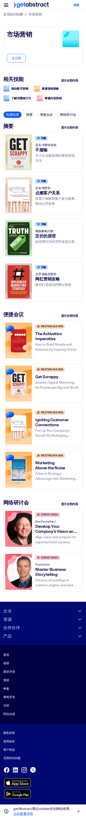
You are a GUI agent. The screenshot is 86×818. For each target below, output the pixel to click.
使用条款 (9, 741)
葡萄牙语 (9, 697)
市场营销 (35, 14)
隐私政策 (9, 732)
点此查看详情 (23, 814)
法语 (6, 705)
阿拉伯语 (9, 714)
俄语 (6, 680)
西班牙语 (9, 671)
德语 (6, 663)
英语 (6, 654)
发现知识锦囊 (13, 14)
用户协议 (9, 749)
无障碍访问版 (12, 758)
